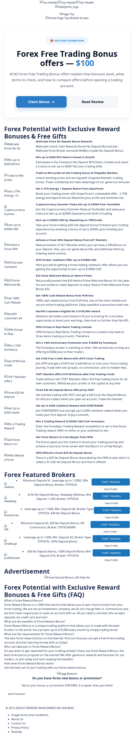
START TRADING (110, 482)
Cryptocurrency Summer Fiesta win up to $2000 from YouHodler (78, 204)
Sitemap (16, 732)
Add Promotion (16, 694)
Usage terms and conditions (30, 715)
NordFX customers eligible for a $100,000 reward (68, 311)
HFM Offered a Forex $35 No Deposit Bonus (64, 452)
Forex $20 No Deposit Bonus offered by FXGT (65, 390)
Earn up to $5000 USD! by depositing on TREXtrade (69, 220)
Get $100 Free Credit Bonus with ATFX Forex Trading (70, 358)
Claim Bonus (41, 101)
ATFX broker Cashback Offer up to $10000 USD (66, 260)
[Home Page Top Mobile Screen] (67, 18)
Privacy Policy (20, 727)
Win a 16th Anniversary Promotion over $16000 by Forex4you (76, 342)
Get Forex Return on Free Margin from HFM (64, 437)
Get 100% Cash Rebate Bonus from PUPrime (64, 295)
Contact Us (18, 723)
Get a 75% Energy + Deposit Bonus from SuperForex (70, 188)
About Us (17, 719)
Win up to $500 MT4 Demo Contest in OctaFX (65, 157)
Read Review (93, 101)
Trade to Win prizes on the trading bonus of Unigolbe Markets (77, 173)
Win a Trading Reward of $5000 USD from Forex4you (70, 421)
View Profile (110, 489)
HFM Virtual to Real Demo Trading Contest (64, 327)
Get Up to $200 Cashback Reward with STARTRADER (69, 405)
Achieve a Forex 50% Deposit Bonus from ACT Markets (71, 240)
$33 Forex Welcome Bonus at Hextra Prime (64, 275)
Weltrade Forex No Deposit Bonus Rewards (64, 141)
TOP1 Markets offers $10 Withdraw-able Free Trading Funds (75, 374)
